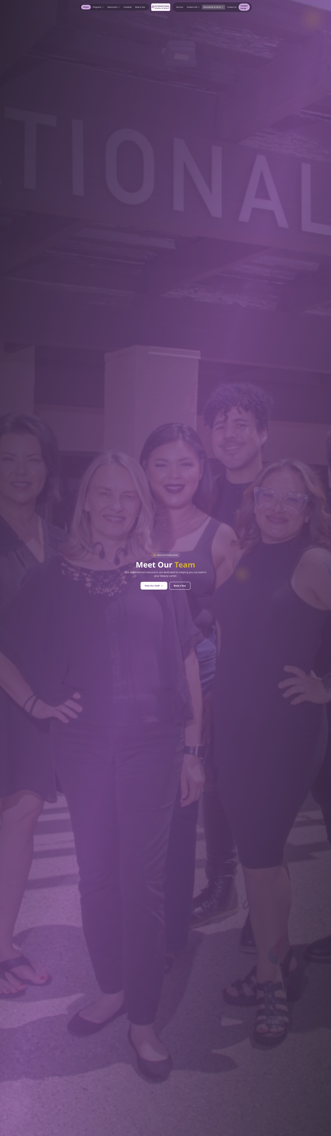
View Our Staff (152, 585)
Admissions (112, 7)
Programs (97, 7)
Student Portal (244, 7)
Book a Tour (140, 7)
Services (179, 7)
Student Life (192, 7)
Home (86, 7)
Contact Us (231, 7)
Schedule (128, 7)
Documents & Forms (212, 7)
